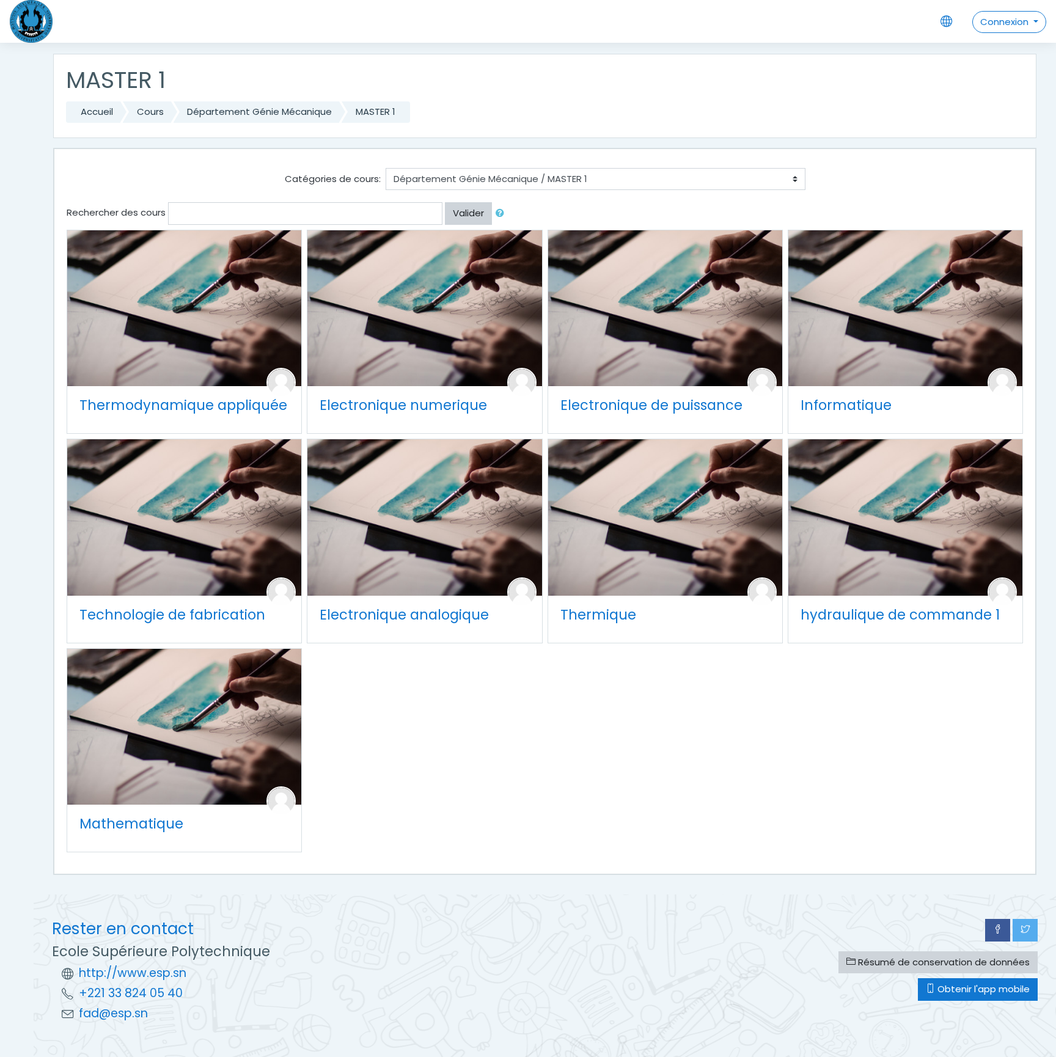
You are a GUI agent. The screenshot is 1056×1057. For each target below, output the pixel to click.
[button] (502, 213)
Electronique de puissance (651, 405)
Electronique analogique (404, 614)
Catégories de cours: (333, 178)
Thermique (598, 614)
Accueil (97, 111)
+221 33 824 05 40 (131, 993)
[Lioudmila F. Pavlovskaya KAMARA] (281, 591)
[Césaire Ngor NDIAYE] (522, 381)
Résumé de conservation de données (943, 962)
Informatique (846, 405)
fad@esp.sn (113, 1013)
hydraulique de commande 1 (900, 614)
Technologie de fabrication (172, 614)
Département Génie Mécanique (259, 111)
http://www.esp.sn (132, 973)
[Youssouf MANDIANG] (1002, 591)
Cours (150, 111)
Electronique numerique (403, 405)
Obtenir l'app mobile (982, 988)
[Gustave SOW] (762, 381)
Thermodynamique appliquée (183, 405)
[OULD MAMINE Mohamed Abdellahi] (281, 800)
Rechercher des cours (116, 212)
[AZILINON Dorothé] (281, 381)
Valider (468, 213)
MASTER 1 (375, 111)
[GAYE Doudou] (1002, 381)
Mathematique (131, 823)
